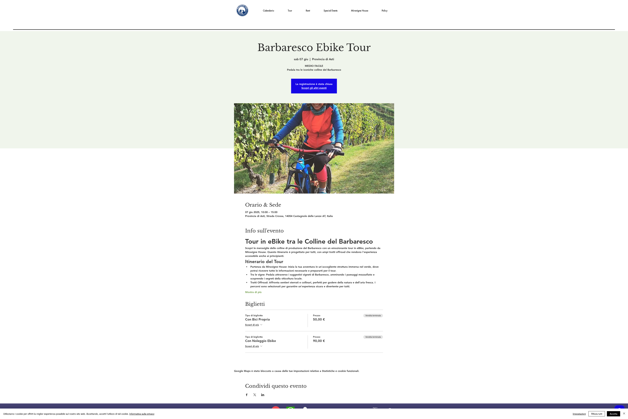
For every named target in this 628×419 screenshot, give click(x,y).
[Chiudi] (624, 413)
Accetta (613, 413)
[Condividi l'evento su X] (254, 394)
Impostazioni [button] (579, 413)
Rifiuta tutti (596, 413)
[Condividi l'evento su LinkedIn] (262, 394)
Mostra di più (253, 292)
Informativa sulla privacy (141, 413)
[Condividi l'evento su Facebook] (246, 394)
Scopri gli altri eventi (314, 87)
